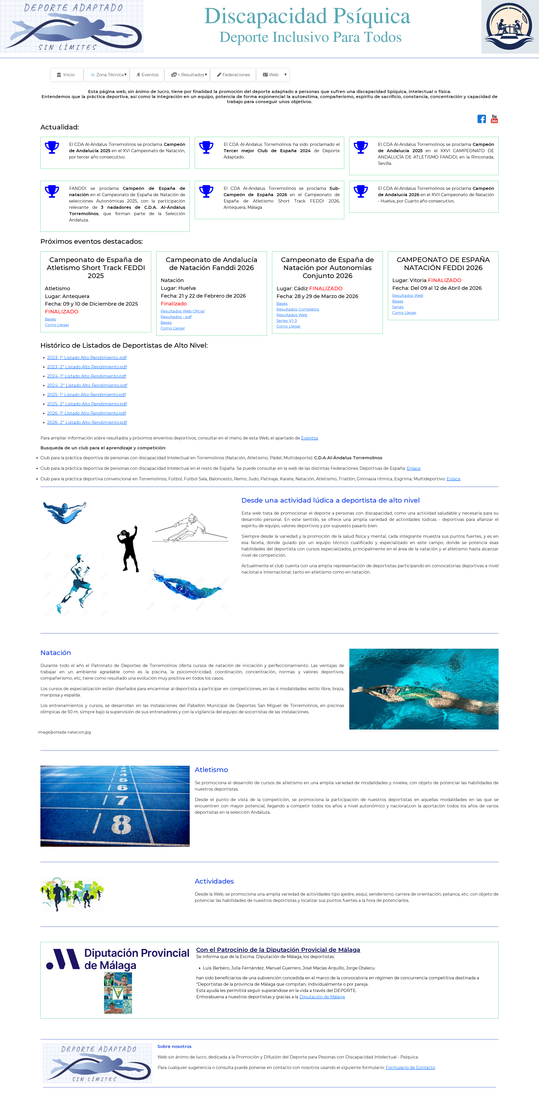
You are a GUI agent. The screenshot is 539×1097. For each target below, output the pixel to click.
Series (398, 307)
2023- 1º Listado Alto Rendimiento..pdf (87, 357)
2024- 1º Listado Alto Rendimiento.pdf (86, 376)
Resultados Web (291, 315)
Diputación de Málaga (322, 996)
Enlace (414, 468)
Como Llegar (57, 325)
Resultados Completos (297, 309)
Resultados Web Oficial (183, 311)
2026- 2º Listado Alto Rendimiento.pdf (87, 422)
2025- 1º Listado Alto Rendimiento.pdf (86, 394)
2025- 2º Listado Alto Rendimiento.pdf (87, 403)
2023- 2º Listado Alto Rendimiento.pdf (87, 366)
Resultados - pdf (176, 317)
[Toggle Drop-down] (125, 74)
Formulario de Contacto (410, 1067)
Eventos (309, 438)
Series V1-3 (286, 320)
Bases (50, 319)
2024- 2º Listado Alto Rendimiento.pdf (87, 385)
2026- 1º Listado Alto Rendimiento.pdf (86, 413)
